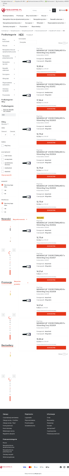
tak (5, 190)
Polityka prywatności (53, 433)
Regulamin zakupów (9, 433)
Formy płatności (8, 425)
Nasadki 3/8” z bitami (55, 30)
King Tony (7, 145)
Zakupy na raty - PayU (9, 423)
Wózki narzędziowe (8, 457)
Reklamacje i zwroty (9, 431)
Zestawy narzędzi (8, 454)
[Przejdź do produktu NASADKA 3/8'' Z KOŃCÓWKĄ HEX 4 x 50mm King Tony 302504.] (27, 163)
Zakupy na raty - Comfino (10, 420)
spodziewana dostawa (9, 163)
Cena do (12, 131)
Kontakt (49, 425)
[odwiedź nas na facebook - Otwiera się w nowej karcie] (61, 467)
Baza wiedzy (50, 420)
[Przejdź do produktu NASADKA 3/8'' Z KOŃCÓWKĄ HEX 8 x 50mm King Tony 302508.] (27, 300)
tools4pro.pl (4, 30)
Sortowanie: (22, 38)
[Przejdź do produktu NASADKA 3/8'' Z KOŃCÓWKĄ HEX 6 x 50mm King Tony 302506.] (27, 231)
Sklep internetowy (32, 473)
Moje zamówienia (30, 420)
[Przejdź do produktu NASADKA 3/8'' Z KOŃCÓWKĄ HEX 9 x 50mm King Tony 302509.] (27, 334)
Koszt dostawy (7, 428)
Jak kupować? (51, 428)
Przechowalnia (29, 423)
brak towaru (8, 155)
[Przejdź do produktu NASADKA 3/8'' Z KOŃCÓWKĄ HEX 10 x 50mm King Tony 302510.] (27, 61)
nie (5, 193)
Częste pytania (51, 431)
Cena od (3, 131)
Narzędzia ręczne (15, 30)
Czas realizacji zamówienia (10, 417)
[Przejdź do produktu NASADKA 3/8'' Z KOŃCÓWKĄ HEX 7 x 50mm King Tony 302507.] (27, 266)
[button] (54, 10)
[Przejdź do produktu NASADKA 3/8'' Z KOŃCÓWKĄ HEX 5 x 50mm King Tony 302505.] (27, 197)
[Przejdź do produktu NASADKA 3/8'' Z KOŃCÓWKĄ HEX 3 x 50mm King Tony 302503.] (27, 129)
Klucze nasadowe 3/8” (41, 30)
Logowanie (28, 417)
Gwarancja (50, 423)
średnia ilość (8, 168)
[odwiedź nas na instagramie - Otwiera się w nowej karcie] (64, 467)
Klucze (5, 442)
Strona (60, 43)
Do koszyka (51, 75)
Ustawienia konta (30, 425)
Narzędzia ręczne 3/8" (27, 30)
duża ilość (7, 171)
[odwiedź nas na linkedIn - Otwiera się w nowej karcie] (68, 467)
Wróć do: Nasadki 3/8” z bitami (8, 110)
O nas (48, 417)
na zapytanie (8, 159)
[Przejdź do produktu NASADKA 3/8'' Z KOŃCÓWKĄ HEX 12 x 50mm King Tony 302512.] (27, 95)
